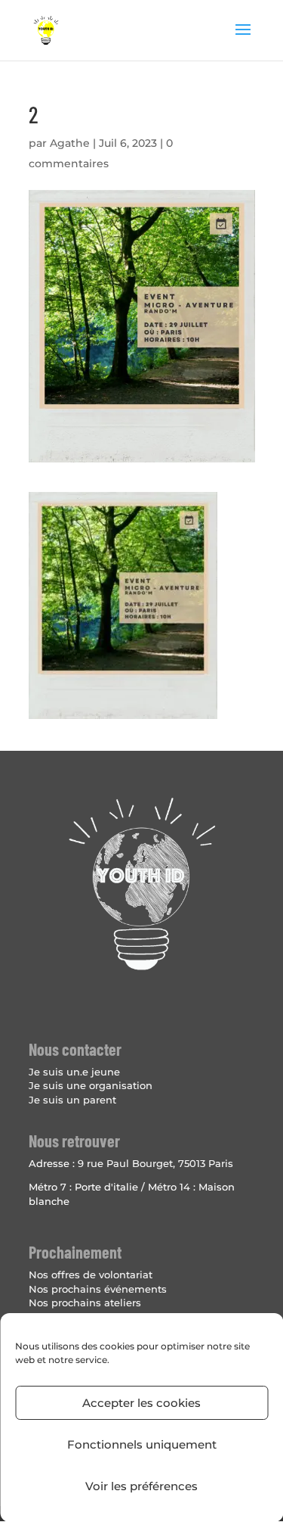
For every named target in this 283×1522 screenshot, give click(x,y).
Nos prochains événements (98, 1289)
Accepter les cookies (141, 1403)
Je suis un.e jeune (74, 1072)
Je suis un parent (72, 1100)
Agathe (70, 143)
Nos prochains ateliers (85, 1302)
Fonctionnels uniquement (142, 1444)
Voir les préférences (141, 1486)
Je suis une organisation (90, 1085)
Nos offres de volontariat (90, 1274)
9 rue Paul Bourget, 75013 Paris (155, 1163)
